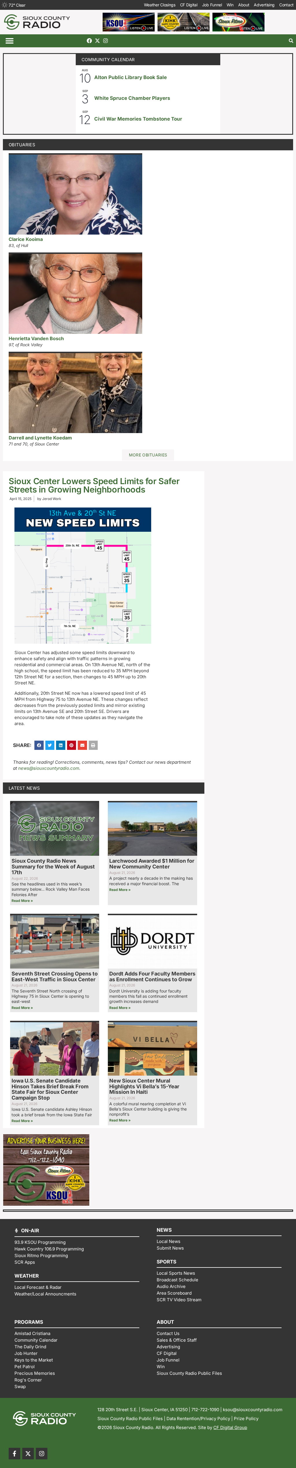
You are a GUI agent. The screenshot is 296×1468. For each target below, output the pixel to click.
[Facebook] (89, 40)
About (243, 4)
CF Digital (188, 4)
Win (230, 4)
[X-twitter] (97, 40)
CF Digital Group (230, 1427)
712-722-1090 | (207, 1409)
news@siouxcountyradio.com (48, 768)
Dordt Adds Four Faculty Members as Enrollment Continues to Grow (152, 976)
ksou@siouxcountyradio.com (252, 1409)
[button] (9, 40)
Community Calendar (108, 59)
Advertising (264, 4)
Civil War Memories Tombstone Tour (138, 119)
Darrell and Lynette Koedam (40, 438)
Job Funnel (212, 4)
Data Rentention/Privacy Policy (198, 1418)
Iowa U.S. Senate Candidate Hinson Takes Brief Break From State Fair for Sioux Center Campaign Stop (50, 1089)
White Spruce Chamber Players (132, 98)
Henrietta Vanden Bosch (36, 338)
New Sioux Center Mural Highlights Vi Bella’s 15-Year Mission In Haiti (144, 1086)
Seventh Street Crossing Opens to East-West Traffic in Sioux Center (55, 976)
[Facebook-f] (14, 1453)
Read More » (22, 900)
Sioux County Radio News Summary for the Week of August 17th (53, 866)
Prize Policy (246, 1418)
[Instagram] (105, 40)
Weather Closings (159, 4)
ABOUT (165, 1322)
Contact (286, 4)
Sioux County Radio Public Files (130, 1418)
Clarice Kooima (26, 239)
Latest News (24, 788)
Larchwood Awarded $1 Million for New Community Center (151, 864)
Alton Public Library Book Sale (130, 77)
